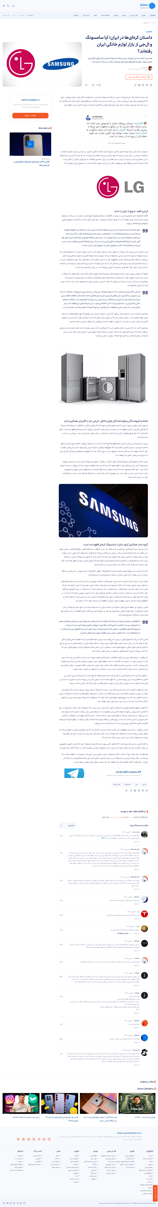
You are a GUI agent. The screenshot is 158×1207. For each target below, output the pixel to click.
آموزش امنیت (74, 1159)
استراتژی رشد (37, 1156)
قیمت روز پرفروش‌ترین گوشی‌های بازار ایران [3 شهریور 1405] (62, 1119)
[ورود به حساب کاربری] (4, 6)
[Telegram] (39, 1139)
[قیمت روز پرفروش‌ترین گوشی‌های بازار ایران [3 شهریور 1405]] (59, 1103)
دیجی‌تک (93, 1173)
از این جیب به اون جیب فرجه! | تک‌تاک (26, 1117)
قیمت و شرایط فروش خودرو (124, 1161)
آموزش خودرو (129, 1156)
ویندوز (76, 1182)
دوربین (150, 1164)
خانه (154, 23)
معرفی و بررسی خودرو (126, 1164)
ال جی (144, 784)
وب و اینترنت (74, 1179)
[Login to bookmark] (86, 85)
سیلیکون (93, 1179)
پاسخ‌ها (122, 933)
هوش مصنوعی (6, 15)
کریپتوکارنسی (148, 1173)
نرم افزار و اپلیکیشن (146, 1190)
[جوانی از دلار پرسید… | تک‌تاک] (137, 1103)
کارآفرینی (38, 1161)
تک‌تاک (94, 1164)
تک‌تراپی (93, 1170)
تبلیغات (19, 1156)
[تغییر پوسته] (13, 6)
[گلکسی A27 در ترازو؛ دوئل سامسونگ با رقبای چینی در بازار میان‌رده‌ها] (30, 144)
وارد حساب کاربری (116, 817)
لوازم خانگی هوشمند (146, 1185)
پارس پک (110, 1203)
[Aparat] (23, 1139)
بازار (136, 784)
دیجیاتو (76, 15)
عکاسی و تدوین (73, 1170)
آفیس (76, 1156)
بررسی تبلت (111, 1161)
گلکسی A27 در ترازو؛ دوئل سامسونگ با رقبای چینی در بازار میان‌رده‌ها (31, 164)
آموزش (116, 15)
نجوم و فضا (55, 1167)
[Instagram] (49, 1139)
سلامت (57, 1159)
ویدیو (124, 15)
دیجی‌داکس (92, 1176)
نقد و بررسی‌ (133, 15)
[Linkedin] (44, 1139)
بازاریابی (38, 1159)
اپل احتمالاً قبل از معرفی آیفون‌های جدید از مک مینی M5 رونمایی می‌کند (100, 1119)
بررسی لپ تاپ (110, 1170)
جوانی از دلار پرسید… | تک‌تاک (145, 1117)
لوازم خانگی (116, 784)
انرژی (57, 1156)
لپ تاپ (149, 1182)
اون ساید (93, 1159)
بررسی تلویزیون (110, 1164)
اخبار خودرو (129, 1159)
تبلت (150, 1161)
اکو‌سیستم (93, 1156)
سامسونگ (128, 784)
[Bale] (18, 1139)
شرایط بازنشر (18, 1167)
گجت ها (149, 1179)
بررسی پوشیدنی (110, 1159)
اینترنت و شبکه (147, 1159)
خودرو (144, 15)
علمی (95, 15)
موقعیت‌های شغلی (16, 1164)
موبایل (150, 1188)
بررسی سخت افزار (109, 1167)
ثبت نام (130, 817)
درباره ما (19, 1161)
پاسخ (135, 842)
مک (76, 1176)
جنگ (14, 15)
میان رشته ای (55, 1164)
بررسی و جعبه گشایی (90, 1161)
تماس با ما (18, 1159)
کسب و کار (86, 15)
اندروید (75, 1164)
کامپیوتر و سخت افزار (145, 1170)
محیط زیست (55, 1161)
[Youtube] (28, 1139)
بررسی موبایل (45, 159)
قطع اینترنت (21, 15)
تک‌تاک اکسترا (92, 1167)
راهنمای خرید (105, 15)
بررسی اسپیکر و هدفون (108, 1156)
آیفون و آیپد (74, 1161)
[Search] (8, 6)
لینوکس (75, 1173)
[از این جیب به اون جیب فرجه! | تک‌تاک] (21, 1103)
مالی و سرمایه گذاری (34, 1164)
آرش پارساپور (144, 67)
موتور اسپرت (129, 1167)
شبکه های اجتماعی (72, 1167)
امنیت (150, 1156)
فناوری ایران (148, 1167)
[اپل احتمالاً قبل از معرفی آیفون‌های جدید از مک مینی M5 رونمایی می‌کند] (98, 1103)
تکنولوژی (152, 15)
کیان (150, 1176)
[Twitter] (33, 1139)
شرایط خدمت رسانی (16, 1170)
